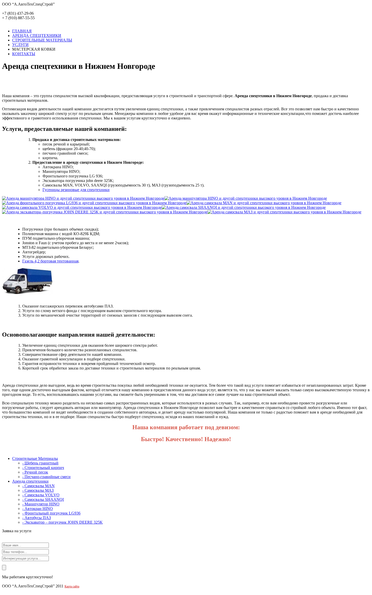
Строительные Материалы (35, 458)
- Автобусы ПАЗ (36, 518)
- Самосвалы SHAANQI (43, 499)
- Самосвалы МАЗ (38, 490)
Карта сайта (72, 586)
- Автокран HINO (37, 508)
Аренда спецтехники (30, 481)
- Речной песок (35, 472)
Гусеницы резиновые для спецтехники (76, 190)
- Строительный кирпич (43, 467)
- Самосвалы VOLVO (40, 495)
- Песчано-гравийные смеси (46, 477)
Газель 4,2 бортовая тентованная (50, 261)
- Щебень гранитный (40, 463)
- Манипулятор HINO (40, 504)
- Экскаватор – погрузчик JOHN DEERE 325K (62, 522)
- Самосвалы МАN (38, 486)
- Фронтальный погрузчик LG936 (51, 513)
